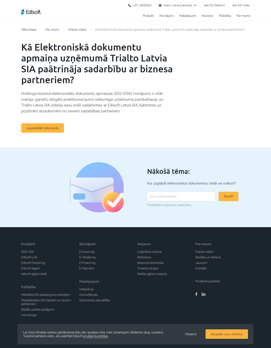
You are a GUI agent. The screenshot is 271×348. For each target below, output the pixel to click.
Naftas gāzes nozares (152, 274)
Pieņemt (191, 334)
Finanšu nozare (147, 268)
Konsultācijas (88, 295)
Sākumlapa (28, 29)
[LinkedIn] (203, 294)
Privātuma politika (207, 281)
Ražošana (144, 257)
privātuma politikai (95, 336)
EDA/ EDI (27, 252)
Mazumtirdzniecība (150, 263)
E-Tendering (87, 257)
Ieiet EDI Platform (214, 5)
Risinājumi (166, 16)
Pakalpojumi (187, 16)
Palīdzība (225, 16)
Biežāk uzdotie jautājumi (37, 309)
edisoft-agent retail (34, 274)
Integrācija (86, 289)
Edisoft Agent (30, 268)
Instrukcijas (29, 315)
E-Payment (86, 268)
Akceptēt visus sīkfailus (227, 334)
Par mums (244, 16)
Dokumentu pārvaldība (94, 300)
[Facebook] (196, 294)
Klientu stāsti (77, 29)
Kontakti (201, 268)
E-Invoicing (86, 252)
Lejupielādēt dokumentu (42, 128)
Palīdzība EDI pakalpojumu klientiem (45, 295)
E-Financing (87, 263)
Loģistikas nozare (149, 252)
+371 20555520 (142, 5)
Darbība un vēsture (208, 257)
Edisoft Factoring (33, 263)
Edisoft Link (29, 257)
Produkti (148, 16)
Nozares (207, 16)
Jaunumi (201, 263)
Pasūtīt (228, 196)
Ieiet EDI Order (241, 5)
